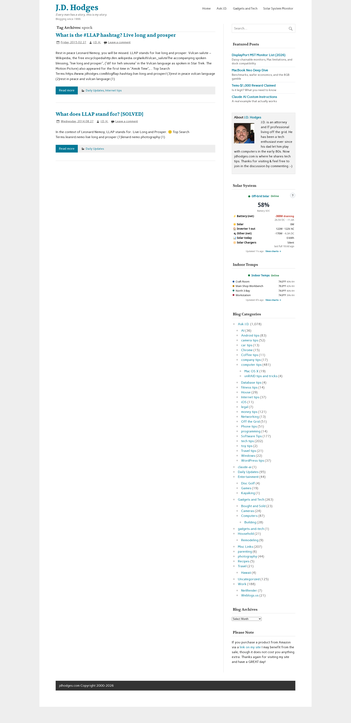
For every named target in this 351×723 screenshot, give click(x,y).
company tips (251, 360)
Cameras (247, 511)
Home (206, 8)
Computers (249, 516)
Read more (67, 90)
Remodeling (249, 540)
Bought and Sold (253, 506)
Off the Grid (250, 421)
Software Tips (251, 436)
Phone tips (249, 426)
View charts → (273, 251)
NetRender (249, 590)
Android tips (250, 335)
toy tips (246, 446)
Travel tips (248, 451)
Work (242, 584)
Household (246, 534)
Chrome (247, 350)
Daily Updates (95, 90)
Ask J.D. (222, 8)
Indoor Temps (260, 275)
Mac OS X (251, 371)
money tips (249, 412)
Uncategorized (249, 579)
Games (246, 488)
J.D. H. (97, 42)
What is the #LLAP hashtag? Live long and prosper (116, 35)
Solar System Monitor (278, 8)
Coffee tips (249, 355)
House (246, 392)
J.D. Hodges (252, 117)
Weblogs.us (250, 595)
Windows (248, 456)
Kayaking (248, 493)
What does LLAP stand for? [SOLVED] (99, 114)
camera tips (249, 340)
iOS (244, 402)
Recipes (243, 561)
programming (250, 431)
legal (244, 407)
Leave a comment (119, 42)
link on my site (250, 647)
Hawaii (246, 573)
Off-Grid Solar (260, 196)
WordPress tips (252, 460)
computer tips (251, 365)
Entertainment (248, 477)
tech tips (247, 441)
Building (250, 522)
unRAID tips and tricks (260, 376)
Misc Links (245, 547)
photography (247, 556)
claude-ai (244, 467)
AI (242, 330)
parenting (245, 551)
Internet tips (113, 90)
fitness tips (249, 387)
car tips (246, 345)
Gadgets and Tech (245, 8)
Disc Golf (248, 483)
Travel (242, 566)
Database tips (251, 382)
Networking (250, 417)
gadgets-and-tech (251, 529)
